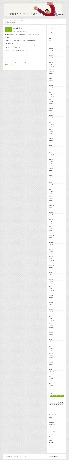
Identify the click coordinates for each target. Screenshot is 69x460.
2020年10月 (51, 210)
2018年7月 (51, 272)
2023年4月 (51, 140)
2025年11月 (51, 69)
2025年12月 (51, 66)
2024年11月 (51, 96)
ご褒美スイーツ (52, 426)
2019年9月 (51, 240)
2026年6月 (51, 53)
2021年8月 (51, 187)
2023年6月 (51, 136)
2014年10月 (51, 376)
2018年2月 (51, 284)
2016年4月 (51, 334)
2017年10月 (51, 293)
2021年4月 (51, 196)
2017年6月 (51, 302)
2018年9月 (51, 267)
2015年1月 (51, 369)
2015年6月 (51, 357)
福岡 (50, 40)
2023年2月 (51, 145)
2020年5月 (51, 221)
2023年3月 (51, 143)
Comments (52, 444)
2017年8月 (51, 297)
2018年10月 (51, 265)
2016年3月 (51, 337)
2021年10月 (51, 182)
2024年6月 (51, 108)
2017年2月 (51, 311)
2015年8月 (51, 353)
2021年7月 (51, 189)
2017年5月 (51, 304)
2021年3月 (51, 198)
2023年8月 (51, 131)
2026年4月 (51, 57)
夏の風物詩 (51, 422)
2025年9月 (51, 73)
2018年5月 (51, 277)
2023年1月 (51, 147)
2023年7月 (51, 133)
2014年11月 (51, 374)
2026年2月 (51, 62)
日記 (50, 36)
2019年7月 (51, 244)
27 (50, 406)
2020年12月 (51, 205)
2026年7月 (51, 50)
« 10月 (51, 409)
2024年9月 (51, 101)
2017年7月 (51, 300)
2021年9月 (51, 184)
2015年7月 (51, 355)
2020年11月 (51, 207)
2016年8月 (51, 325)
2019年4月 (51, 251)
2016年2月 (51, 339)
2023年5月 (51, 138)
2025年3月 (51, 87)
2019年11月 (51, 235)
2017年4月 (51, 307)
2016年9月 (51, 323)
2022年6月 (51, 163)
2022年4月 (51, 168)
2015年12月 (51, 344)
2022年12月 (51, 150)
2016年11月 (51, 318)
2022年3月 (51, 170)
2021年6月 (51, 191)
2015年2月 (51, 367)
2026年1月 (51, 64)
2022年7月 (51, 161)
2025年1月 (51, 92)
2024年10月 (51, 99)
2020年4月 (51, 223)
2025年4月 (51, 85)
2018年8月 (51, 270)
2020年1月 (51, 230)
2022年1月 (51, 175)
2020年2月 (51, 228)
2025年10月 (51, 71)
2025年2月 (51, 90)
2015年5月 (51, 360)
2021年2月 (51, 200)
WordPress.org (52, 447)
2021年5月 (51, 193)
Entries (51, 442)
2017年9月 (51, 295)
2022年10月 (51, 154)
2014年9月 (51, 378)
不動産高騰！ (18, 28)
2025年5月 (51, 83)
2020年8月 (51, 214)
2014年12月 (51, 371)
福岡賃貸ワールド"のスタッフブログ (20, 456)
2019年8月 (51, 242)
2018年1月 (51, 286)
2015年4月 (51, 362)
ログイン (51, 440)
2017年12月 (51, 288)
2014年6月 (51, 385)
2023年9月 (51, 129)
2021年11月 (51, 180)
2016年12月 (51, 316)
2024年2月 (51, 117)
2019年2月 (51, 256)
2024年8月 (51, 103)
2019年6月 (51, 247)
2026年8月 (51, 48)
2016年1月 (51, 341)
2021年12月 (51, 177)
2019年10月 (51, 237)
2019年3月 (51, 253)
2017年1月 (51, 314)
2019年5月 (51, 249)
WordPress (61, 456)
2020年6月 (51, 219)
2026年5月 (51, 55)
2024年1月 (51, 120)
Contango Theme (50, 456)
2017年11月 (51, 290)
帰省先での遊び (52, 424)
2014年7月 (51, 383)
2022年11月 (51, 152)
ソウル (50, 417)
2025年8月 (51, 76)
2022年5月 (51, 166)
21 (52, 404)
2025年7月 (51, 78)
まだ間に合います (52, 420)
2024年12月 (51, 94)
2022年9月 (51, 156)
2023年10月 (51, 126)
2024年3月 (51, 115)
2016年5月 (51, 332)
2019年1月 (51, 258)
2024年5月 (51, 110)
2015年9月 (51, 350)
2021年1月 (51, 203)
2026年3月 (51, 60)
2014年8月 (51, 380)
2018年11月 (51, 263)
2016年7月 (51, 327)
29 (54, 406)
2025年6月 (51, 80)
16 (56, 402)
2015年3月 (51, 364)
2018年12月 (51, 260)
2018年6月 (51, 274)
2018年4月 (51, 279)
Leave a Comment (23, 31)
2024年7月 (51, 106)
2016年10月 (51, 320)
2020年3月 (51, 226)
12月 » (59, 409)
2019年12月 (51, 233)
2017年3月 (51, 309)
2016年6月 (51, 330)
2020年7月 (51, 217)
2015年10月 (51, 348)
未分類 (50, 38)
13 (50, 402)
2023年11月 (51, 124)
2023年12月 (51, 122)
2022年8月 (51, 159)
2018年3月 (51, 281)
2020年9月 (51, 212)
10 (58, 400)
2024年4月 (51, 113)
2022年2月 (51, 173)
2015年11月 (51, 346)
